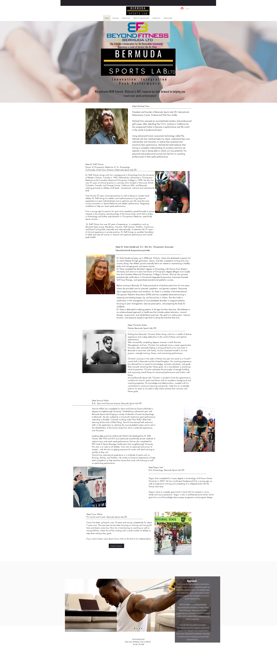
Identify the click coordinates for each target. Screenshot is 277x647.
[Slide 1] (136, 628)
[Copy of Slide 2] (139, 628)
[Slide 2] (134, 628)
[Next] (208, 605)
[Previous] (68, 605)
